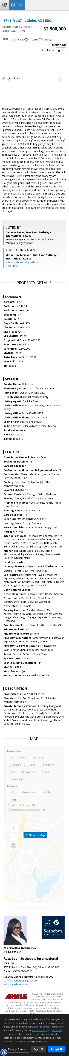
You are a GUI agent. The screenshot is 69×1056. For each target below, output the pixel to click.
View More (11, 265)
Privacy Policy (39, 1030)
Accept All (57, 1049)
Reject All (38, 1049)
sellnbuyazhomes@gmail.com (22, 262)
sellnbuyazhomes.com (17, 984)
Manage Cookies (17, 1049)
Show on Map (36, 835)
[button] (4, 1052)
